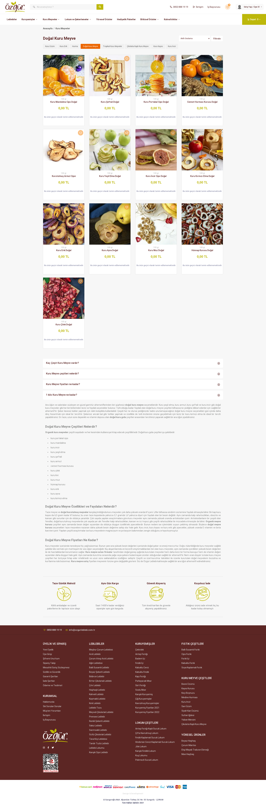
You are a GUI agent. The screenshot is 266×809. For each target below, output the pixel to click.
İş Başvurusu (214, 7)
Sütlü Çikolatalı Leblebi (100, 734)
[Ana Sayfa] (15, 7)
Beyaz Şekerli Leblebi (99, 672)
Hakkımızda (48, 702)
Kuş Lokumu (141, 755)
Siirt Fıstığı (140, 685)
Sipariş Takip (49, 663)
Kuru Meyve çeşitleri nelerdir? (62, 373)
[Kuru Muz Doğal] (156, 224)
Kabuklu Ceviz (142, 667)
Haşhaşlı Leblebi (97, 690)
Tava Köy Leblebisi (98, 739)
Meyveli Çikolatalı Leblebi (101, 712)
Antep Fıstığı (141, 654)
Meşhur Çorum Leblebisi (101, 649)
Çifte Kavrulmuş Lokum (146, 733)
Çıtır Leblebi (95, 685)
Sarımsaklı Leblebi (98, 730)
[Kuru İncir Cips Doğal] (156, 149)
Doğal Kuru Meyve (90, 46)
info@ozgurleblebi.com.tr (82, 630)
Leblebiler (12, 19)
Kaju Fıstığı (140, 676)
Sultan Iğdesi (187, 715)
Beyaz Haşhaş (188, 741)
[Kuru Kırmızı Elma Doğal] (202, 149)
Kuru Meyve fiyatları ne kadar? (63, 384)
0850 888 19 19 (180, 7)
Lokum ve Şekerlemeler (77, 19)
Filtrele (217, 38)
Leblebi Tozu (95, 707)
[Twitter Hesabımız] (53, 747)
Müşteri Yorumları (52, 711)
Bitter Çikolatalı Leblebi (100, 681)
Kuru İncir (172, 46)
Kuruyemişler (28, 19)
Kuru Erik (63, 46)
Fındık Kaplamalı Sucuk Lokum (150, 737)
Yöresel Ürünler (104, 19)
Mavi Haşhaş (187, 754)
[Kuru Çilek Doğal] (63, 298)
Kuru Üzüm (50, 46)
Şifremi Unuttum (51, 658)
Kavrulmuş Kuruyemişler (147, 703)
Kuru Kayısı (158, 46)
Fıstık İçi (185, 658)
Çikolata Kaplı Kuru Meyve (137, 46)
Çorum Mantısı (188, 745)
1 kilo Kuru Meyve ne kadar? (61, 394)
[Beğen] (80, 58)
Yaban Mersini (188, 719)
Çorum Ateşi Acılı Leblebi (101, 658)
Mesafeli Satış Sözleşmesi (56, 667)
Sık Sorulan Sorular (52, 706)
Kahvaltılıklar (170, 19)
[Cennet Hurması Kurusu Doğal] (202, 75)
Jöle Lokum (141, 746)
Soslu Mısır (140, 690)
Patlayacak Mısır (143, 681)
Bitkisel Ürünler (148, 19)
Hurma (75, 46)
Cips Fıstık (186, 654)
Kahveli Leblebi (96, 694)
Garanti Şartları (50, 676)
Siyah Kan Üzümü (190, 711)
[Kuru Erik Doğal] (63, 224)
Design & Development (133, 794)
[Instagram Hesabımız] (44, 747)
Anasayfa (47, 28)
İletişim (199, 7)
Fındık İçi (139, 663)
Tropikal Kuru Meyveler (112, 46)
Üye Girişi (47, 654)
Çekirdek (139, 649)
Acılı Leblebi (95, 654)
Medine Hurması (189, 697)
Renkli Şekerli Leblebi (99, 721)
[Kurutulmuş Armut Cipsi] (63, 149)
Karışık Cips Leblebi (98, 752)
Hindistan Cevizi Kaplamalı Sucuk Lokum (155, 742)
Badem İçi (140, 658)
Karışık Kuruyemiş (144, 694)
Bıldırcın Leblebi (96, 676)
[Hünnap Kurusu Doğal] (202, 224)
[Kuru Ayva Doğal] (110, 224)
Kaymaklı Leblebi (97, 699)
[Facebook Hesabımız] (48, 747)
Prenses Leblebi (97, 716)
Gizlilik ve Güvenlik (51, 672)
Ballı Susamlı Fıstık (190, 649)
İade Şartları (49, 681)
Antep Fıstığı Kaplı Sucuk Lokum (150, 728)
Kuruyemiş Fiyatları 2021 (147, 707)
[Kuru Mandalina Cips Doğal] (63, 75)
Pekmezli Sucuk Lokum (146, 760)
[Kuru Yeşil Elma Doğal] (110, 149)
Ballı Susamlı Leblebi (99, 667)
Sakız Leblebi (95, 725)
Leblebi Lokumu (96, 748)
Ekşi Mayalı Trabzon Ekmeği (195, 749)
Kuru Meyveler (50, 19)
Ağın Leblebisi (96, 663)
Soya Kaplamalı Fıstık (191, 667)
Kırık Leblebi (95, 703)
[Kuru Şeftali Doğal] (110, 75)
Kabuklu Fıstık (188, 663)
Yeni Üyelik (48, 649)
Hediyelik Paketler (126, 19)
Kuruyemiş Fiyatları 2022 (147, 712)
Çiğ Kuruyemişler (143, 699)
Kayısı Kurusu (188, 688)
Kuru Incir (186, 702)
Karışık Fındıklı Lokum (145, 751)
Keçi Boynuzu (188, 693)
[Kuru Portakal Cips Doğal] (156, 75)
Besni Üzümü (188, 684)
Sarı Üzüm (186, 706)
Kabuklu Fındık (142, 672)
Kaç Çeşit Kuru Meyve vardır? (62, 362)
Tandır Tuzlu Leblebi (99, 743)
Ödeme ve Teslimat (52, 685)
